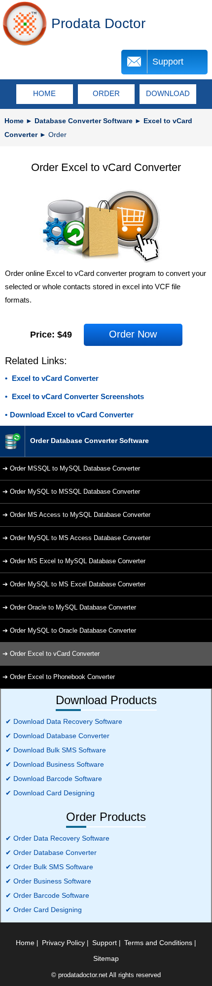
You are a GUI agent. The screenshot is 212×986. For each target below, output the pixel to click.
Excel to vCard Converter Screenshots (77, 396)
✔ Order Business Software (48, 881)
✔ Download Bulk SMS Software (55, 750)
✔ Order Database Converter (51, 852)
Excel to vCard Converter (54, 378)
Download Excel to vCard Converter (72, 414)
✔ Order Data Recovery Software (57, 838)
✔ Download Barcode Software (53, 778)
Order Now (133, 334)
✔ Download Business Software (54, 764)
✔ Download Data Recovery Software (63, 721)
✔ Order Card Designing (43, 910)
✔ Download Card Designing (50, 793)
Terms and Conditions (158, 943)
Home (14, 121)
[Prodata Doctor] (24, 23)
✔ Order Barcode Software (47, 895)
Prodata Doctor (98, 23)
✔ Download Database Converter (57, 736)
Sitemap (106, 958)
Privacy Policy (63, 943)
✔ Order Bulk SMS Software (49, 867)
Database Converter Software (84, 121)
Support (167, 62)
